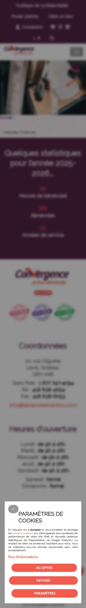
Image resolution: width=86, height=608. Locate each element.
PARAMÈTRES (44, 593)
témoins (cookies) (22, 533)
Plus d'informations (23, 557)
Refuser (43, 580)
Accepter (44, 567)
